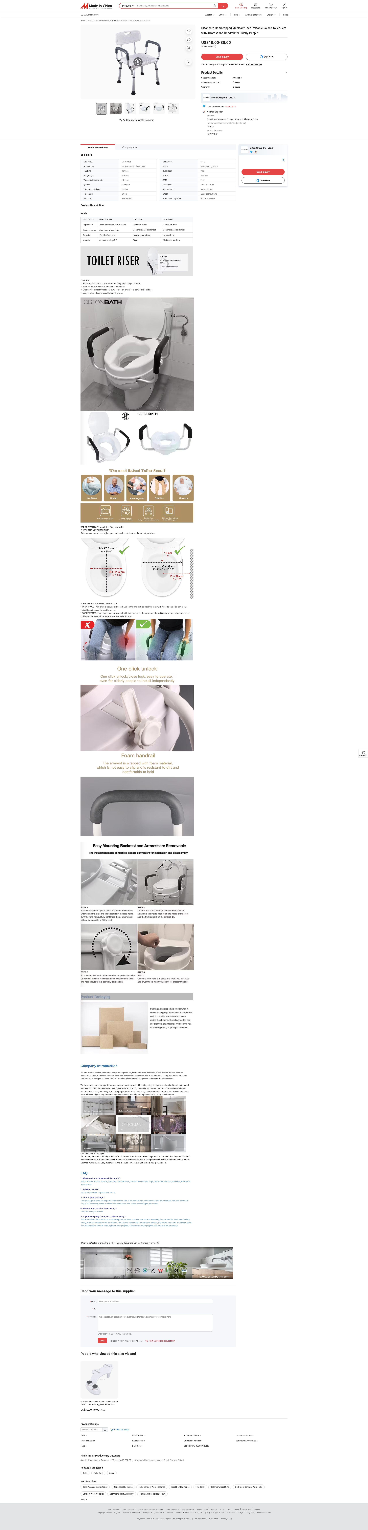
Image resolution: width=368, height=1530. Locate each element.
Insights (257, 1509)
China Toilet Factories (123, 1487)
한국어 (207, 1512)
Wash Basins (138, 1435)
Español (126, 1512)
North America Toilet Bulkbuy (152, 1493)
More (83, 1499)
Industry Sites (202, 1509)
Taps (82, 1445)
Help (236, 14)
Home (82, 20)
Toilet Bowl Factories (180, 1487)
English (117, 1512)
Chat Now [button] (268, 56)
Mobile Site (246, 1509)
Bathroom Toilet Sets (220, 1487)
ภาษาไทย (231, 1512)
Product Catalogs (121, 1429)
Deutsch (179, 1512)
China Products (128, 1509)
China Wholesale (172, 1509)
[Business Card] (283, 159)
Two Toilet (200, 1487)
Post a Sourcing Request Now (160, 1340)
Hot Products (113, 1509)
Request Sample (254, 64)
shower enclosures (244, 1435)
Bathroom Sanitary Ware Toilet (248, 1487)
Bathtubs (136, 1445)
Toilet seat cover (87, 1440)
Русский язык (158, 1512)
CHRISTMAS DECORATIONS (196, 1445)
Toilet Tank (98, 1473)
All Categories (90, 14)
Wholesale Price (188, 1509)
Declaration (213, 1519)
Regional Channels (218, 1509)
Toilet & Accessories (119, 20)
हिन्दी (222, 1512)
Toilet (82, 1435)
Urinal (111, 1473)
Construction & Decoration (98, 20)
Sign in (285, 7)
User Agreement (200, 1519)
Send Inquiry (222, 56)
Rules (285, 14)
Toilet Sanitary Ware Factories (152, 1487)
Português (136, 1512)
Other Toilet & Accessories (140, 20)
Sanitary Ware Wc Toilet (93, 1493)
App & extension (252, 14)
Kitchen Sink (137, 1440)
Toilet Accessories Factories (95, 1487)
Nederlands (189, 1512)
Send (102, 1340)
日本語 (215, 1512)
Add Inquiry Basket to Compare (138, 120)
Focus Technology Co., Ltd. (165, 1519)
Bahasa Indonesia (264, 1512)
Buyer (221, 14)
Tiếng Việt (250, 1512)
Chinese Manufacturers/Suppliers (150, 1509)
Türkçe (240, 1512)
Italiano (170, 1512)
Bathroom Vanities (192, 1440)
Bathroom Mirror (191, 1435)
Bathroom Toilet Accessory (122, 1493)
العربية (199, 1512)
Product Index (233, 1509)
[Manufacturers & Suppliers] (96, 6)
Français (146, 1512)
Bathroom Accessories (246, 1440)
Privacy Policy (226, 1519)
